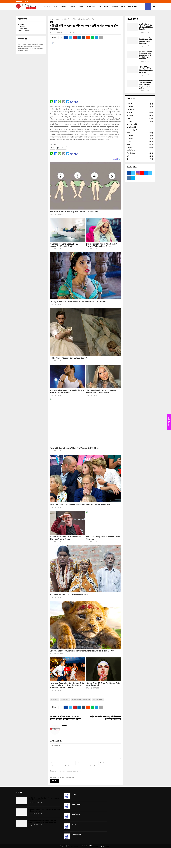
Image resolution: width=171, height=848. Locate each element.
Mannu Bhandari (76, 699)
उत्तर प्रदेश (72, 6)
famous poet (54, 699)
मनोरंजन (106, 6)
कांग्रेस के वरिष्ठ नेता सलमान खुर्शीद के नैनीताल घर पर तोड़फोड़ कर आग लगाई (105, 718)
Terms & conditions (24, 30)
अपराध (128, 118)
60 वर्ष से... (74, 794)
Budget (129, 104)
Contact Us (132, 6)
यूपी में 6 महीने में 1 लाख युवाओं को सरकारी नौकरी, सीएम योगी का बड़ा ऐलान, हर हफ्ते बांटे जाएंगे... (145, 70)
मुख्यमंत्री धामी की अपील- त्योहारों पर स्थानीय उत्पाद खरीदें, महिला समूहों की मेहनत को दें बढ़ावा (145, 41)
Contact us (21, 26)
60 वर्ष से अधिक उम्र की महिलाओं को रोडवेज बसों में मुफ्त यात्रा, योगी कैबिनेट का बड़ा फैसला (145, 27)
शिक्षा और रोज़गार (91, 6)
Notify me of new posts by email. (62, 777)
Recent (129, 109)
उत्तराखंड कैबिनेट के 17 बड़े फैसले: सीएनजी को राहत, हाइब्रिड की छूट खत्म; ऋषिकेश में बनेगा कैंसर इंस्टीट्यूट (145, 84)
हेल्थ (100, 6)
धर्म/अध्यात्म (115, 6)
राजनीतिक (63, 6)
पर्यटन (128, 133)
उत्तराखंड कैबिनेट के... (77, 834)
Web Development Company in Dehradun (100, 846)
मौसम (128, 144)
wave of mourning (98, 699)
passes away (86, 699)
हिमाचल (131, 138)
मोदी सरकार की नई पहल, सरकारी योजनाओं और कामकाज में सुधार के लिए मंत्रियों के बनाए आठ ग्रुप (65, 718)
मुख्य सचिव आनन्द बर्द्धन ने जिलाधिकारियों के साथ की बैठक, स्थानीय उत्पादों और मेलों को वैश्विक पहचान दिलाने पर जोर (145, 55)
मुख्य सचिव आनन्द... (76, 814)
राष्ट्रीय (55, 6)
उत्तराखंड (81, 6)
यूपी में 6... (74, 824)
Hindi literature (65, 699)
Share (74, 101)
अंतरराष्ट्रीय (47, 6)
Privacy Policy (22, 28)
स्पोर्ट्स (123, 6)
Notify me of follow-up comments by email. (66, 772)
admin (53, 32)
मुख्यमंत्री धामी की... (76, 804)
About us (21, 24)
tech (130, 121)
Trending (130, 112)
